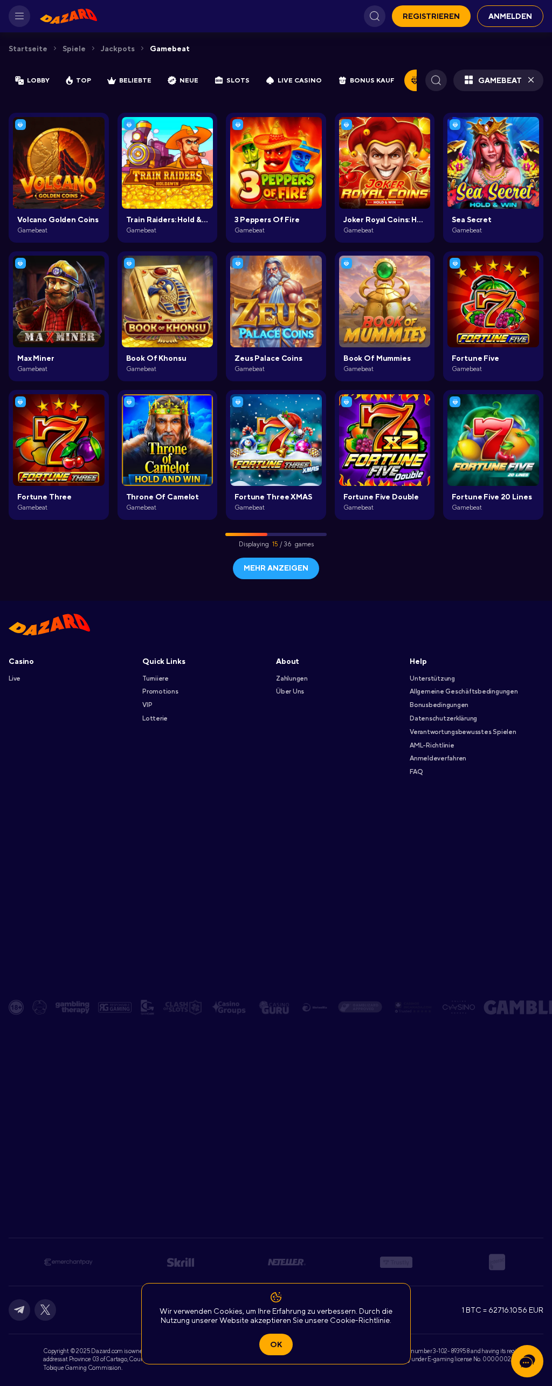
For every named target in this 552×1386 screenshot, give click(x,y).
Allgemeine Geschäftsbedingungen (464, 691)
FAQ (416, 772)
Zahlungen (292, 678)
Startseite (28, 48)
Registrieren (431, 16)
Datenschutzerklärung (443, 718)
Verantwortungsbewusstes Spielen (463, 732)
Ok (276, 1344)
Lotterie (155, 718)
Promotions (160, 691)
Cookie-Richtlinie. (360, 1320)
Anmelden (510, 16)
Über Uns (290, 691)
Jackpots (118, 48)
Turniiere (155, 678)
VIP (147, 705)
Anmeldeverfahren (438, 758)
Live (14, 678)
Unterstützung (432, 678)
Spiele (74, 48)
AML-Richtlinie (432, 745)
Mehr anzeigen (276, 568)
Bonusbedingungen (439, 705)
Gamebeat (170, 48)
